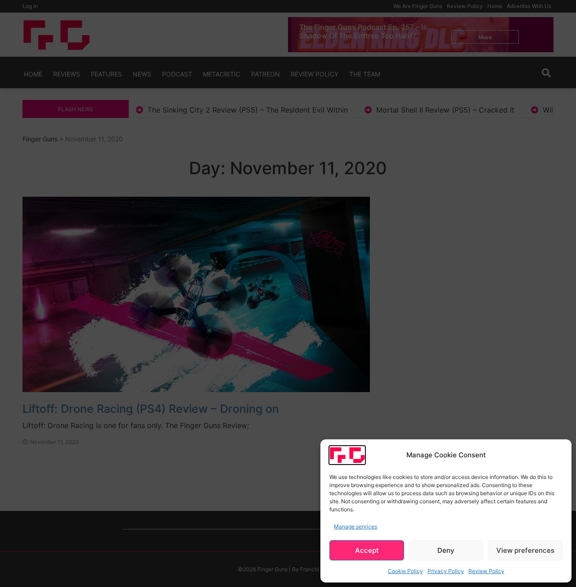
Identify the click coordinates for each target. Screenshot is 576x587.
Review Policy (486, 571)
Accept (367, 550)
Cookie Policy (405, 571)
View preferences (525, 550)
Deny (445, 550)
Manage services (355, 526)
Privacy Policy (446, 571)
